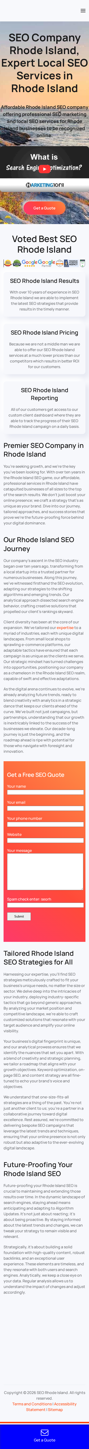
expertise (65, 627)
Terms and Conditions (32, 1404)
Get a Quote (44, 208)
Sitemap (55, 1409)
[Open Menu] (83, 10)
